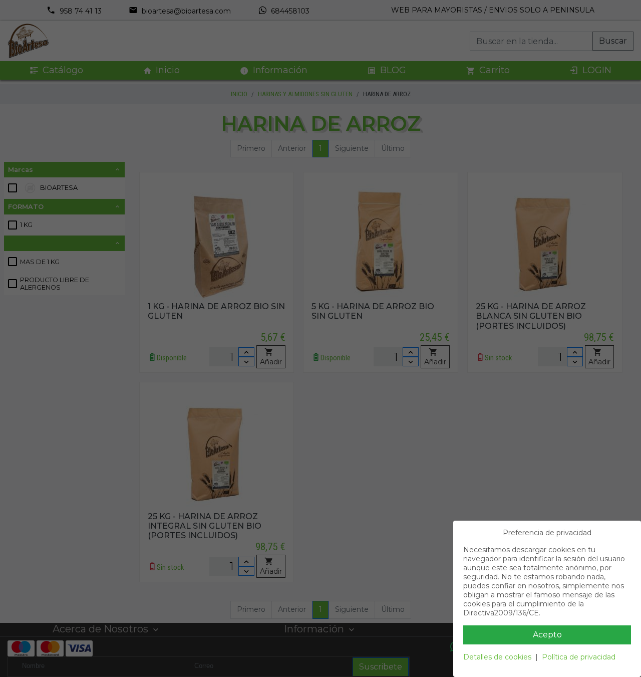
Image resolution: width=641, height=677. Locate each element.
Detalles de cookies (497, 656)
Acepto (547, 634)
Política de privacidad (578, 656)
